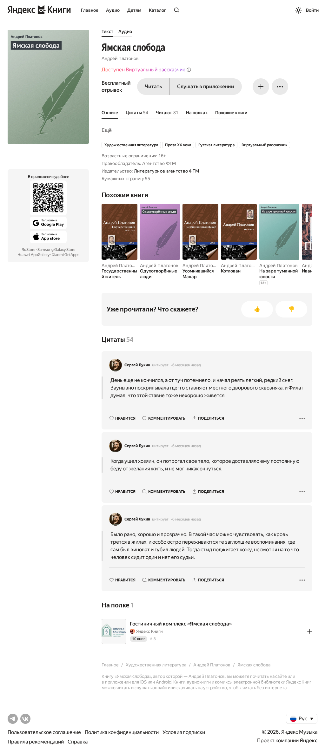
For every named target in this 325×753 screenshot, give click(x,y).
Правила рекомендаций (36, 742)
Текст (107, 31)
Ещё (107, 130)
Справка (78, 742)
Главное (89, 10)
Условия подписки (183, 732)
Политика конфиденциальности (122, 732)
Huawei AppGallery (33, 254)
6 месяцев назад (186, 365)
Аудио (113, 10)
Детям (134, 10)
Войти (312, 10)
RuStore (28, 249)
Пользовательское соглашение (44, 732)
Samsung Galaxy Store (56, 249)
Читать (153, 86)
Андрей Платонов (120, 58)
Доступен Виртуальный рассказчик (143, 70)
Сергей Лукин (137, 365)
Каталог (157, 10)
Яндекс (308, 740)
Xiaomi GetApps (65, 254)
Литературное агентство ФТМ (166, 171)
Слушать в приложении (205, 86)
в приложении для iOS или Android (136, 681)
